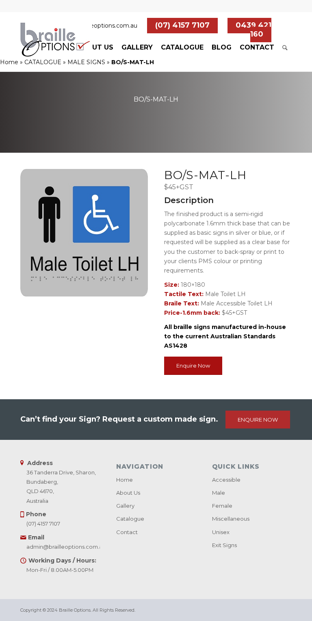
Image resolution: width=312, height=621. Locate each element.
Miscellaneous (230, 518)
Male (218, 492)
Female (222, 505)
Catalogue (130, 518)
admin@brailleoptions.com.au (95, 25)
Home (9, 62)
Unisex (221, 532)
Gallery (125, 505)
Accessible (226, 479)
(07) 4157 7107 (182, 25)
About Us (128, 492)
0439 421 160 (253, 30)
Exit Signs (224, 545)
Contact (127, 532)
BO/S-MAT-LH (156, 99)
